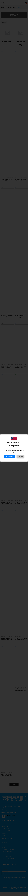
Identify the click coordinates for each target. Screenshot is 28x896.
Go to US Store (9, 456)
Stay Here (20, 456)
